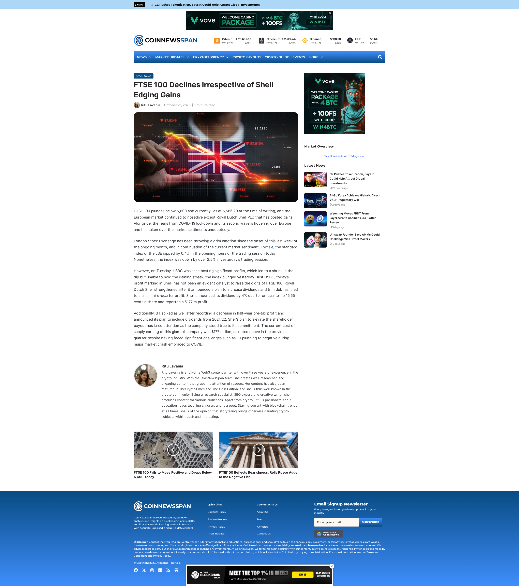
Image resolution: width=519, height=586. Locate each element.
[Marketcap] (176, 570)
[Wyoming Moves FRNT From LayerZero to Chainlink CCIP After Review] (315, 218)
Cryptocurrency (208, 57)
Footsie (267, 247)
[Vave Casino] (259, 20)
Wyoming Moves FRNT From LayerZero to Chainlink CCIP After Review (353, 218)
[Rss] (168, 570)
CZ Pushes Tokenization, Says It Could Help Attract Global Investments (207, 4)
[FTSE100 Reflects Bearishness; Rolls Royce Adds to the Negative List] (258, 450)
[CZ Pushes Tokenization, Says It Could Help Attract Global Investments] (315, 179)
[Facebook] (136, 570)
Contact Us (264, 533)
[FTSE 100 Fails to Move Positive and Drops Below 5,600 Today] (173, 450)
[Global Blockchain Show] (259, 575)
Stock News (143, 76)
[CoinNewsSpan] (166, 40)
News (142, 57)
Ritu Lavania (150, 105)
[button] (215, 504)
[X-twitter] (144, 570)
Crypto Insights (247, 57)
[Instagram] (152, 570)
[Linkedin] (160, 570)
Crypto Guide (277, 57)
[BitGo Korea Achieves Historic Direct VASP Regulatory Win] (315, 200)
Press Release (216, 533)
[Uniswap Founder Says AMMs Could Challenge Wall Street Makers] (315, 240)
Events (299, 57)
